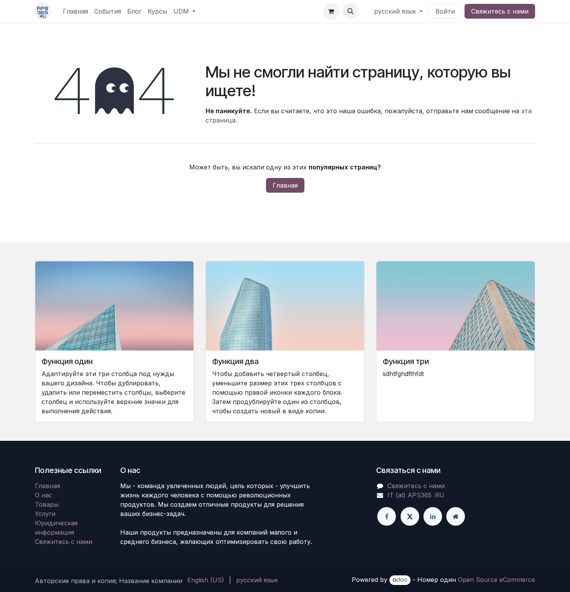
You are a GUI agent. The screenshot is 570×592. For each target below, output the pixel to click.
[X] (410, 516)
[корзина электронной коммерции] (331, 11)
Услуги (45, 514)
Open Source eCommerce (496, 579)
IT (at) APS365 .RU (415, 495)
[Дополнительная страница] (455, 516)
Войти (445, 11)
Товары (47, 504)
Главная (285, 185)
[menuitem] (75, 11)
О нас (43, 495)
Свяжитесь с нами (500, 11)
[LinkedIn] (432, 516)
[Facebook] (386, 516)
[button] (350, 11)
